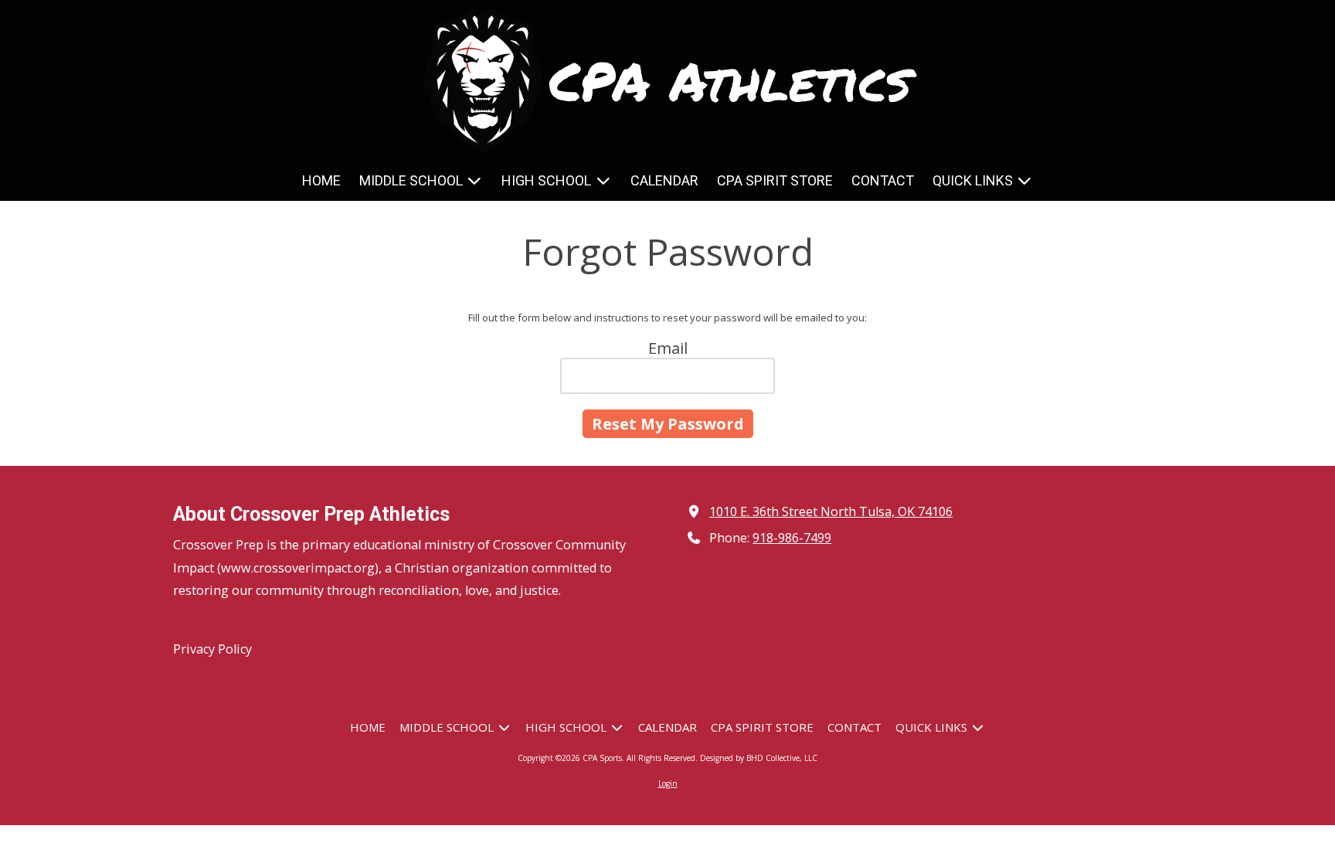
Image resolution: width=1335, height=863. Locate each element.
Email (668, 348)
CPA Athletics (730, 80)
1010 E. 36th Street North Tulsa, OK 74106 (831, 511)
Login (668, 783)
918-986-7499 (791, 537)
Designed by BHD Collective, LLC (758, 758)
